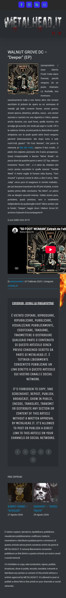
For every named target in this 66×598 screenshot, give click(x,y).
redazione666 (16, 281)
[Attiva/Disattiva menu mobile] (59, 33)
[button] (10, 499)
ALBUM (11, 286)
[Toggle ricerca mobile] (53, 33)
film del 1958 (26, 147)
